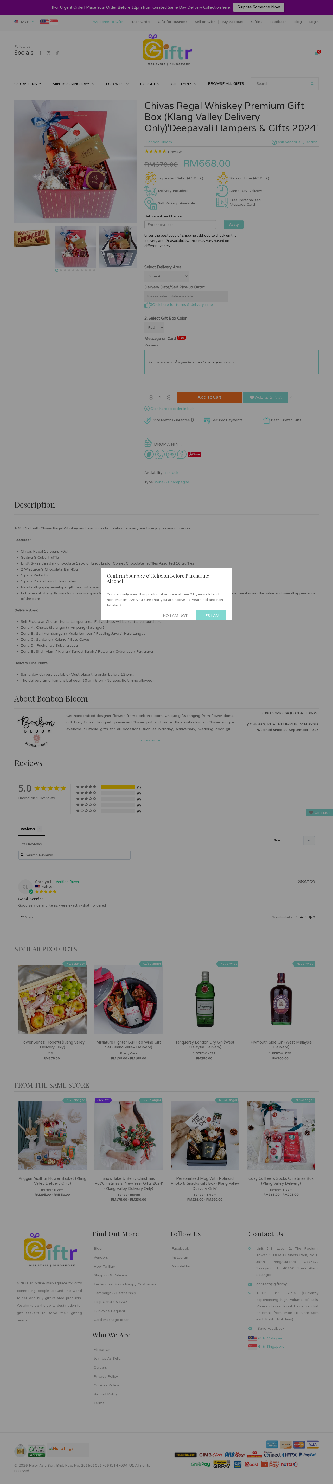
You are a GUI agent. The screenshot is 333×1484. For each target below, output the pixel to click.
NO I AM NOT (175, 615)
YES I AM (211, 615)
